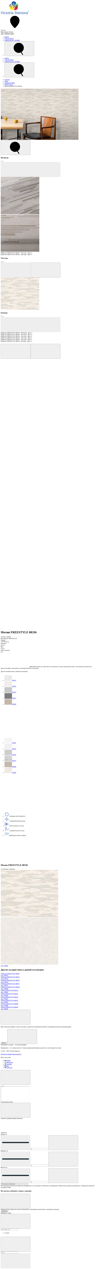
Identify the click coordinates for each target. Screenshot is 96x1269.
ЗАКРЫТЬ (4, 1211)
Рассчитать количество (8, 1184)
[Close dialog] (15, 1077)
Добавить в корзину (22, 1184)
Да (2, 33)
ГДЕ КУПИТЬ (9, 38)
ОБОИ (6, 37)
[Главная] (15, 14)
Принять (4, 1043)
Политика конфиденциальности (11, 1054)
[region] (48, 224)
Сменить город (9, 33)
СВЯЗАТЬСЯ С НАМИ (12, 40)
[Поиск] (19, 48)
